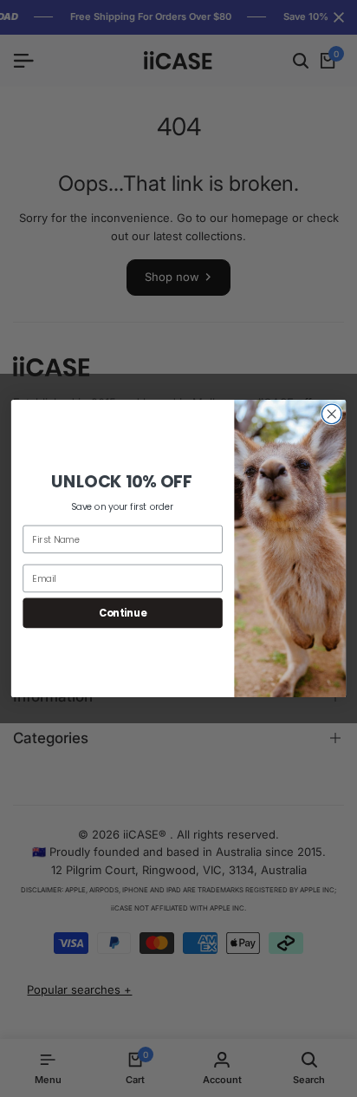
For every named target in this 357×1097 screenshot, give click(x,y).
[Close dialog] (331, 414)
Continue (123, 612)
